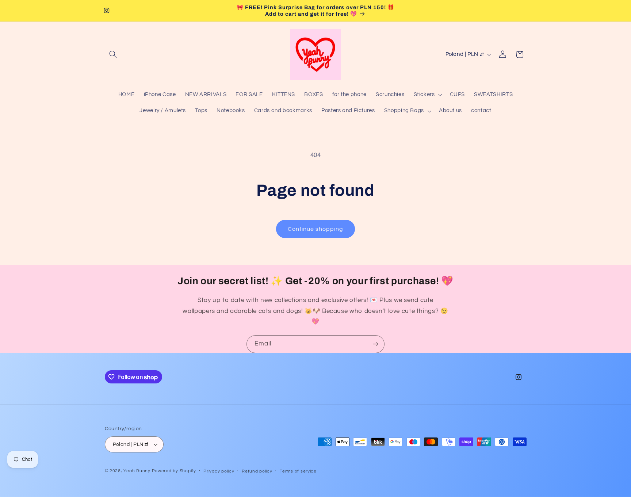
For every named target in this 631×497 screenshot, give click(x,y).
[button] (113, 54)
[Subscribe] (375, 344)
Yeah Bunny (136, 471)
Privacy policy (218, 471)
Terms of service (298, 471)
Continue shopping (316, 229)
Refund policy (257, 471)
